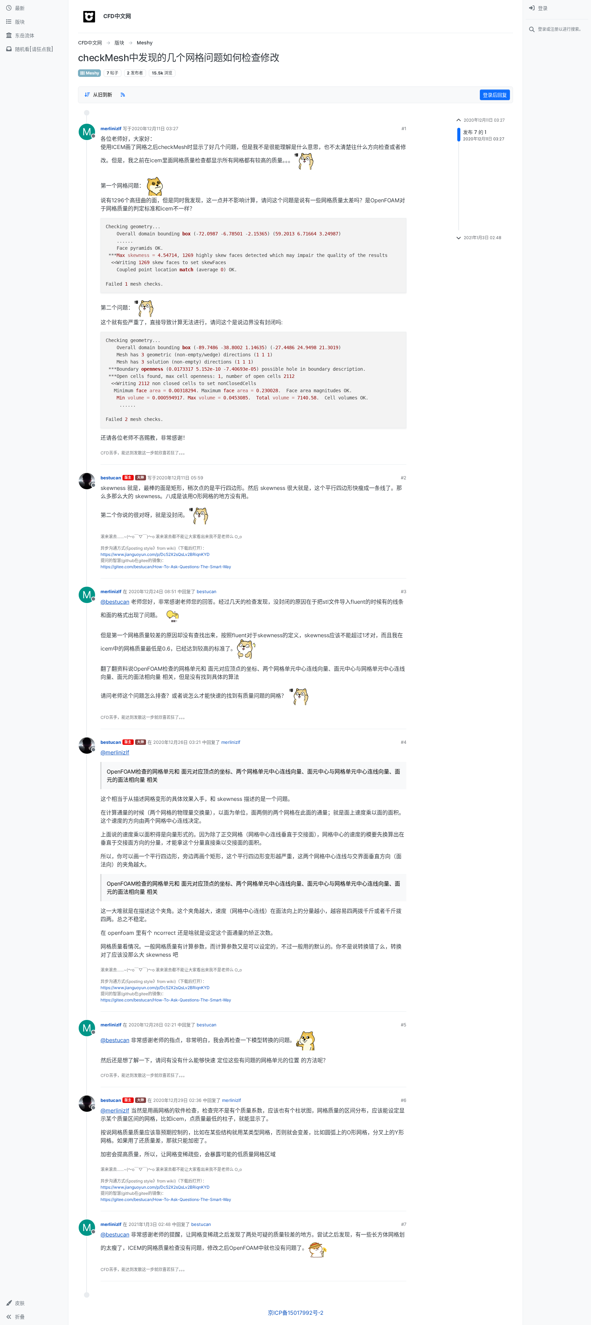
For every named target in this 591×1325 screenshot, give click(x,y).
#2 (403, 477)
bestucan (111, 477)
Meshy (92, 73)
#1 (404, 128)
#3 (403, 591)
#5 (403, 1024)
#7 (403, 1224)
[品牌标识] (89, 16)
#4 (403, 742)
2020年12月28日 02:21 (152, 1024)
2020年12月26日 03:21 (177, 742)
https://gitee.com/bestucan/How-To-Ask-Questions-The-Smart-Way (166, 566)
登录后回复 (495, 95)
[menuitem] (557, 8)
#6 (403, 1100)
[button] (34, 1303)
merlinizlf (111, 128)
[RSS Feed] (123, 95)
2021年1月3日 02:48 (150, 1224)
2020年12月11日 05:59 (179, 477)
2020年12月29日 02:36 (177, 1100)
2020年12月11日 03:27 (155, 128)
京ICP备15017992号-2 (296, 1312)
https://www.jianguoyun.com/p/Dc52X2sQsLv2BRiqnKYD (155, 554)
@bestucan (115, 601)
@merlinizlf (115, 752)
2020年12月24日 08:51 (152, 591)
